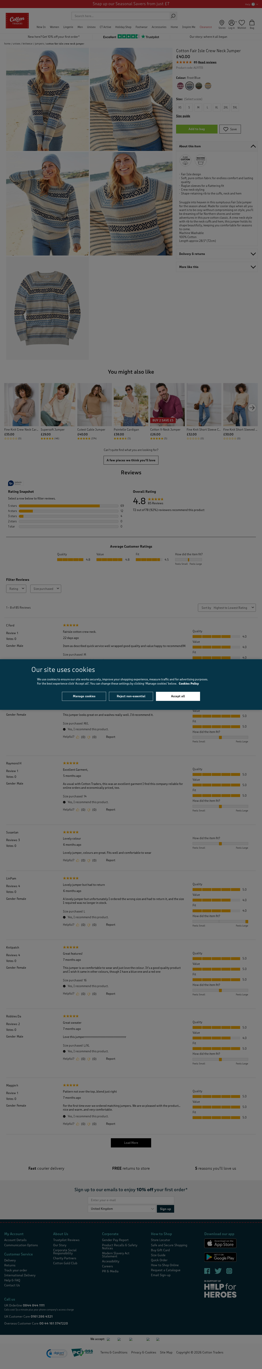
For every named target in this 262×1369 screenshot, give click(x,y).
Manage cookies (84, 696)
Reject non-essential (131, 696)
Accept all (178, 696)
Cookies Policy (189, 684)
